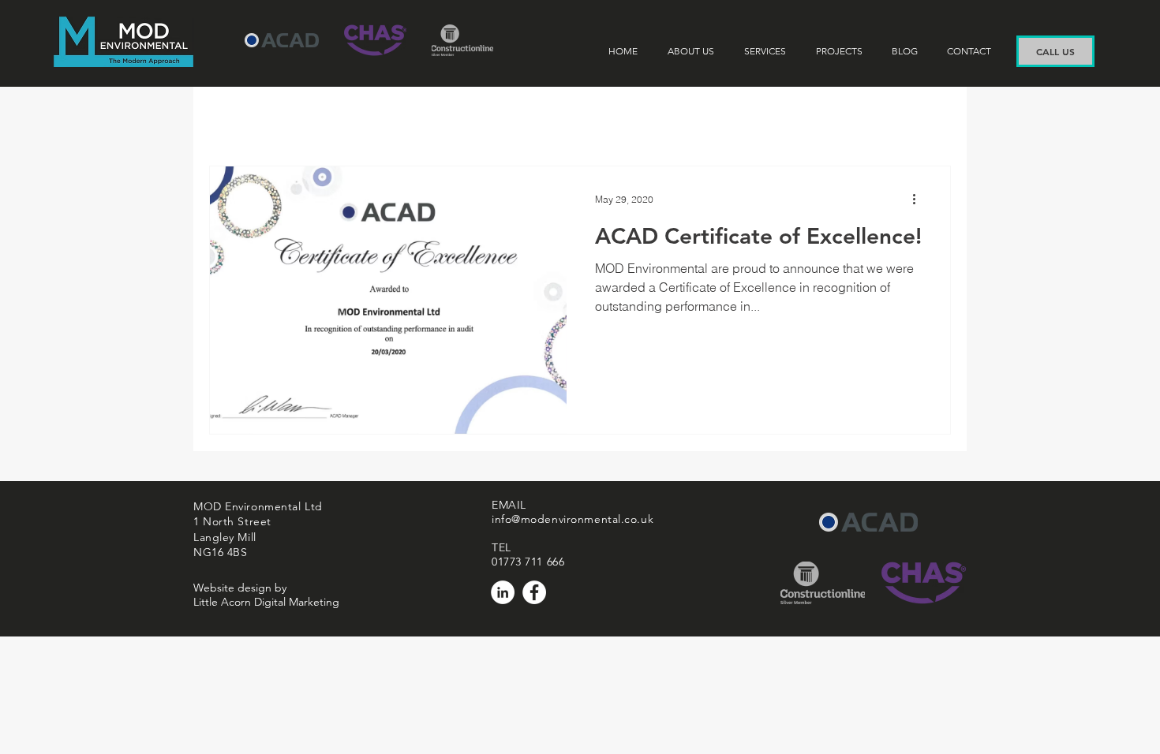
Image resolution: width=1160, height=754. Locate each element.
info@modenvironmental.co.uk (572, 519)
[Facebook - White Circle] (534, 592)
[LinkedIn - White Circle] (503, 592)
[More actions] (919, 198)
